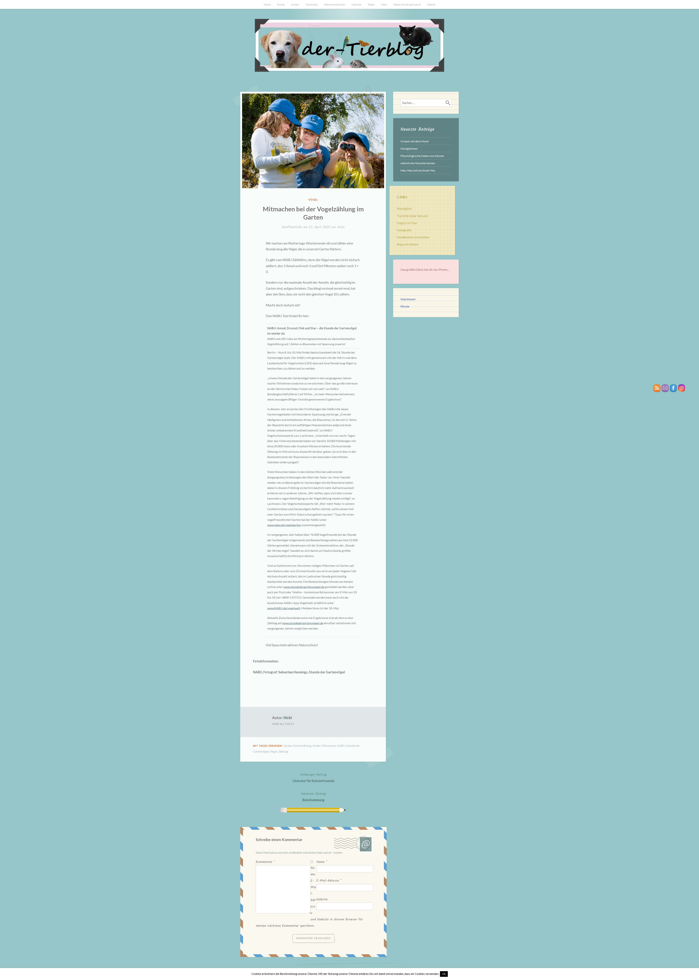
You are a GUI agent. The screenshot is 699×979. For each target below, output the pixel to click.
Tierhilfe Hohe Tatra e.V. (412, 216)
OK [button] (444, 973)
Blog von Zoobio (407, 244)
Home (267, 4)
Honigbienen (409, 148)
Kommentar (265, 862)
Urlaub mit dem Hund (414, 141)
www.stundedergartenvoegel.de (303, 587)
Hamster (357, 4)
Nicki (341, 227)
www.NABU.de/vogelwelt (283, 608)
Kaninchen (312, 4)
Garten (287, 745)
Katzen (295, 4)
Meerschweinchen (334, 4)
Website (322, 899)
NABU (341, 745)
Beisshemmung (313, 796)
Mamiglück (404, 208)
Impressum (407, 299)
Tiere (384, 4)
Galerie (431, 4)
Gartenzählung (302, 745)
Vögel (371, 4)
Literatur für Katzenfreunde (313, 777)
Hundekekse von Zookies (413, 237)
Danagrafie (404, 230)
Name (321, 862)
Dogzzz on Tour (407, 223)
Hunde (281, 4)
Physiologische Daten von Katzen (422, 155)
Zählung (283, 751)
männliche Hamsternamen (417, 163)
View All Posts (283, 724)
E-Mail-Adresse (328, 880)
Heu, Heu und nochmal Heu (417, 170)
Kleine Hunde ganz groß (407, 4)
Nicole (404, 306)
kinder (316, 745)
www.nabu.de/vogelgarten (284, 525)
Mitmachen (328, 745)
